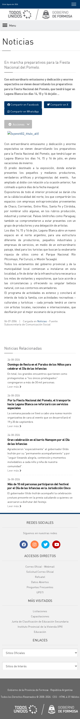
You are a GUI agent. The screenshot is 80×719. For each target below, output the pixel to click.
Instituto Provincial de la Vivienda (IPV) (40, 626)
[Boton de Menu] (74, 4)
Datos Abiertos (40, 582)
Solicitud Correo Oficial (40, 571)
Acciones (19, 124)
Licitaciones (40, 611)
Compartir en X (59, 104)
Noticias (42, 321)
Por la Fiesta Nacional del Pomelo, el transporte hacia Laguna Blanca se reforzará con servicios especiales (38, 404)
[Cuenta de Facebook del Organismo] (24, 544)
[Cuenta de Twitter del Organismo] (45, 544)
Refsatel (40, 577)
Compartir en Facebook (24, 104)
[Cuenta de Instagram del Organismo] (35, 544)
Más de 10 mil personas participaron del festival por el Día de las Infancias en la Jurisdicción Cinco (39, 486)
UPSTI (40, 592)
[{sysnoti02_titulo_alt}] (23, 133)
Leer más (13, 386)
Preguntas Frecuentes (40, 587)
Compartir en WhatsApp (24, 111)
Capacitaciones (40, 616)
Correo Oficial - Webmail (40, 566)
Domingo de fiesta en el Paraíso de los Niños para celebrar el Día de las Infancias (39, 366)
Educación (40, 631)
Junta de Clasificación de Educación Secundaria (40, 621)
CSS (54, 696)
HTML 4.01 (65, 696)
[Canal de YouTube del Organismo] (56, 544)
